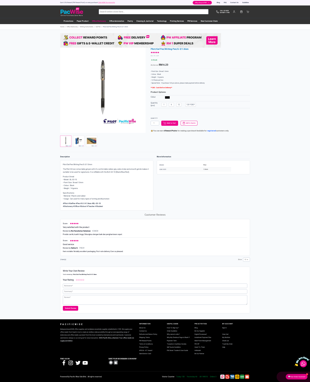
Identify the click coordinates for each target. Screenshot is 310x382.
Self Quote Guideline (174, 347)
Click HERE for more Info (106, 2)
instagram (70, 362)
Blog (218, 2)
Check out (225, 341)
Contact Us (234, 2)
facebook (63, 362)
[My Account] (234, 12)
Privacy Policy (143, 347)
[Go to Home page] (71, 11)
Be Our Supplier (200, 331)
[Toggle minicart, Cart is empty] (248, 12)
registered (211, 131)
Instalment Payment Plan (203, 337)
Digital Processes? (201, 334)
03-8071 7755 (224, 12)
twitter (77, 362)
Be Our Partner (199, 353)
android (110, 362)
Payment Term (172, 341)
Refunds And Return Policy (148, 334)
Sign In (224, 328)
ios (115, 362)
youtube (84, 362)
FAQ (225, 2)
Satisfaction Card (145, 353)
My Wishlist (226, 337)
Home (62, 27)
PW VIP (197, 344)
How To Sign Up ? (173, 328)
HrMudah (198, 350)
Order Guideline (172, 331)
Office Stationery (72, 27)
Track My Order (227, 344)
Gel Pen (98, 27)
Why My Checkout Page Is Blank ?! (178, 337)
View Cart (225, 334)
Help (223, 347)
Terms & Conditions (146, 344)
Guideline (245, 2)
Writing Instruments (86, 27)
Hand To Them (200, 347)
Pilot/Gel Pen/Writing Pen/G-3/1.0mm (115, 27)
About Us (142, 328)
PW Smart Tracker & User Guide (177, 350)
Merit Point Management (203, 341)
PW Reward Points (145, 341)
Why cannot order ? (173, 334)
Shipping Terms (144, 337)
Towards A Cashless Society (176, 344)
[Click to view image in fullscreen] (103, 90)
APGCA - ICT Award (145, 350)
